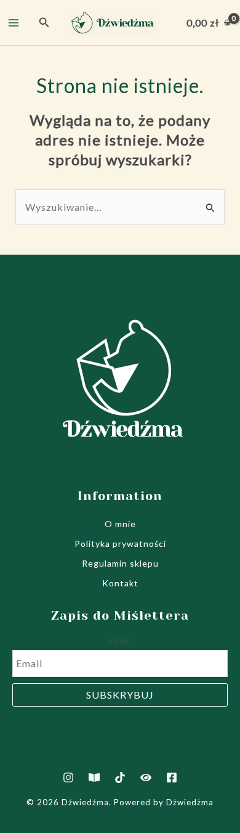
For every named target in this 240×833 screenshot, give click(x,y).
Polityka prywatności (120, 543)
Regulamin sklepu (120, 563)
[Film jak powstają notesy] (145, 777)
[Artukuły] (94, 777)
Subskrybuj (120, 694)
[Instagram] (68, 777)
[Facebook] (171, 777)
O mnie (120, 524)
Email (120, 639)
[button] (44, 22)
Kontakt (120, 583)
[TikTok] (120, 777)
